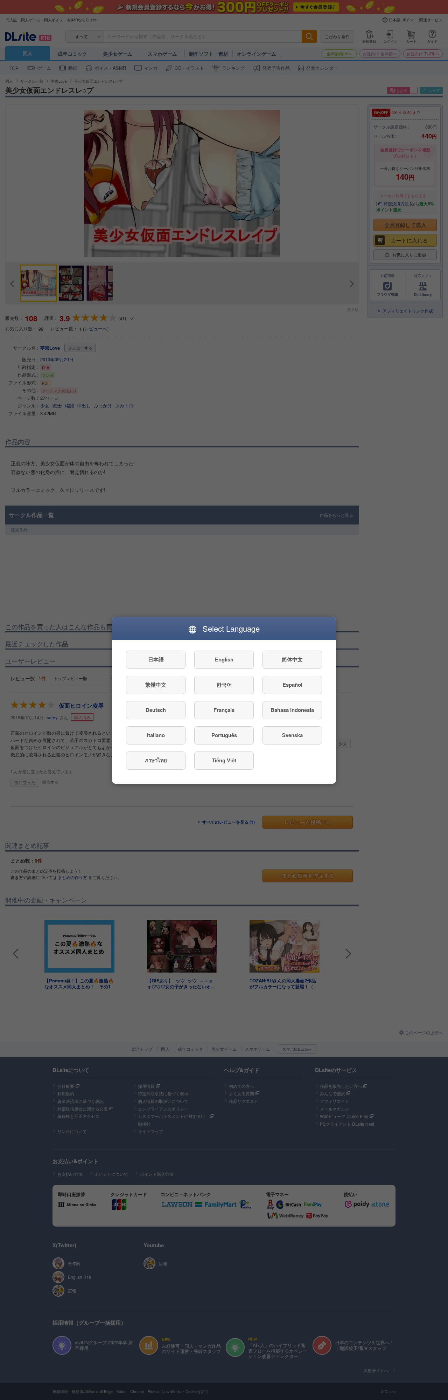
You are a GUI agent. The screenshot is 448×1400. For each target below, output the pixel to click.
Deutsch (156, 710)
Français (224, 710)
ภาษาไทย (156, 760)
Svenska (292, 735)
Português (224, 735)
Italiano (156, 735)
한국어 (224, 684)
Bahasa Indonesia (292, 710)
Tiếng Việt (224, 760)
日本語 (156, 659)
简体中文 (292, 659)
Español (292, 684)
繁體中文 (155, 684)
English (224, 659)
